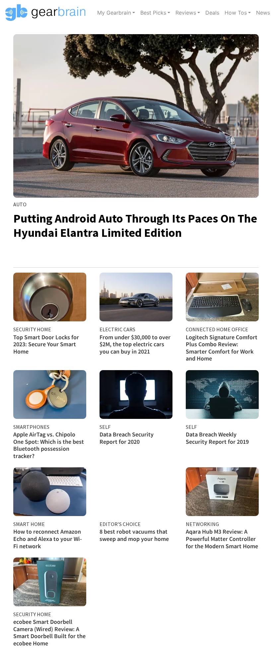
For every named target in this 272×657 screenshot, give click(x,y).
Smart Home (29, 524)
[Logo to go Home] (47, 13)
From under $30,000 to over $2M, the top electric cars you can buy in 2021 (135, 344)
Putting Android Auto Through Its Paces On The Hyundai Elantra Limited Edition (135, 225)
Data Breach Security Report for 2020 (127, 437)
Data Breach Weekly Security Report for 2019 (217, 437)
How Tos (236, 12)
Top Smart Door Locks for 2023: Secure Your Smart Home (46, 344)
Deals (212, 12)
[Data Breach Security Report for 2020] (136, 394)
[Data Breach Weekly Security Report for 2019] (222, 394)
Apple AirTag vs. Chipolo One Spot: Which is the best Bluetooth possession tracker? (48, 445)
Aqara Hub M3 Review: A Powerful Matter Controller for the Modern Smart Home (222, 539)
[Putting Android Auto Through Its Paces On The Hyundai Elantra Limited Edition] (136, 116)
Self (105, 427)
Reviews (185, 12)
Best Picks (153, 12)
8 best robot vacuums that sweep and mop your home (134, 535)
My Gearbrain (114, 12)
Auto (20, 204)
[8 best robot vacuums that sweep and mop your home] (136, 491)
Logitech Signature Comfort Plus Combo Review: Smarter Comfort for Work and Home (221, 347)
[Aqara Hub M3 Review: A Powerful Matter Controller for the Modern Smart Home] (222, 491)
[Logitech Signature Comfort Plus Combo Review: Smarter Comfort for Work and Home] (222, 297)
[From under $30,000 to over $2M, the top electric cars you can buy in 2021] (136, 297)
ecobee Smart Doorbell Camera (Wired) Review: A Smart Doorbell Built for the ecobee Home (49, 632)
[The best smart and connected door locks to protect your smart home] (49, 297)
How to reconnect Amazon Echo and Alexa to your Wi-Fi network (47, 539)
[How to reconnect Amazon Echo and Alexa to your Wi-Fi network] (49, 491)
